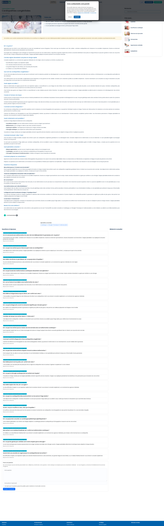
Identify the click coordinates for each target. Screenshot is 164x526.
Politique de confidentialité (84, 12)
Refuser (70, 17)
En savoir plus (93, 12)
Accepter (77, 17)
